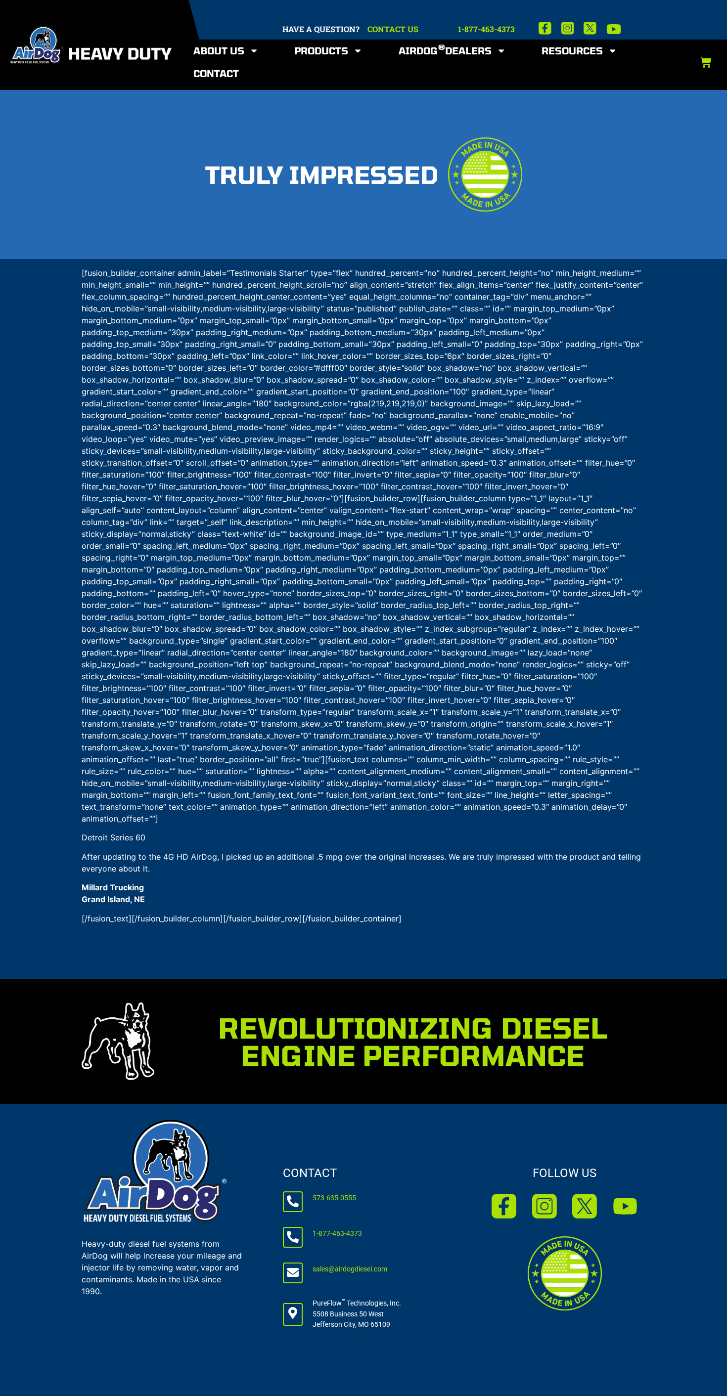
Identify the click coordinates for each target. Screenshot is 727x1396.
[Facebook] (545, 28)
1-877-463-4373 (486, 29)
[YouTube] (613, 29)
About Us (218, 50)
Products (321, 50)
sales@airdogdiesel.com (350, 1269)
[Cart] (706, 62)
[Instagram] (567, 28)
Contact (216, 73)
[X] (590, 28)
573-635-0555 (334, 1198)
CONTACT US (392, 29)
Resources (572, 50)
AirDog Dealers (445, 49)
